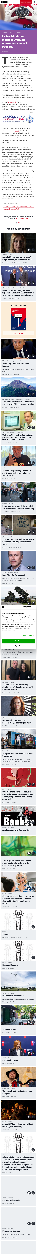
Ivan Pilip (4, 583)
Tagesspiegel (11, 102)
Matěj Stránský (6, 764)
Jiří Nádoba (5, 51)
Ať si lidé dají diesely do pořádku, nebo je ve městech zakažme (18, 208)
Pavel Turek (5, 868)
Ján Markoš (5, 547)
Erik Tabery (5, 1002)
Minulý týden (5, 1088)
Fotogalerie (5, 751)
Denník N (11, 547)
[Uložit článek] (25, 26)
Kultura (4, 789)
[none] (33, 26)
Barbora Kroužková (7, 693)
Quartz (17, 131)
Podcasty (6, 288)
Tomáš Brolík (5, 511)
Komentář (7, 537)
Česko (4, 468)
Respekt (4, 968)
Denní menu (5, 32)
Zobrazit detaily (27, 635)
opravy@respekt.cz (22, 218)
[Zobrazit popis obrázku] (29, 26)
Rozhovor (4, 503)
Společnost (5, 682)
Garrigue (13, 361)
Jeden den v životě (7, 1027)
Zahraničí (4, 254)
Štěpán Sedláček (6, 443)
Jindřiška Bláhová (6, 906)
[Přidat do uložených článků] (33, 249)
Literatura (4, 827)
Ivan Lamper (5, 1096)
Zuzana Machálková (7, 298)
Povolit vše (18, 640)
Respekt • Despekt (7, 962)
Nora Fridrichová (6, 726)
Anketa (4, 1154)
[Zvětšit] (18, 17)
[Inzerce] (18, 119)
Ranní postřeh (8, 572)
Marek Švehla (5, 478)
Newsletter (7, 361)
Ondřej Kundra (6, 657)
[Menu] (34, 2)
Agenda (4, 1057)
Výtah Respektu (14, 288)
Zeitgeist (12, 432)
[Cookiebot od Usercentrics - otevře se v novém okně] (23, 607)
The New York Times (15, 263)
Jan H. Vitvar (5, 802)
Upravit (17, 646)
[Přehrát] (29, 249)
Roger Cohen (5, 263)
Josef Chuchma (6, 1237)
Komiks (4, 931)
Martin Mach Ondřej (16, 937)
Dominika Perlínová (7, 374)
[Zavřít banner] (34, 607)
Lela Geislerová (6, 937)
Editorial (6, 993)
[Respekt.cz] (4, 2)
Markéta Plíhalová (7, 407)
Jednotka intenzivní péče (17, 399)
